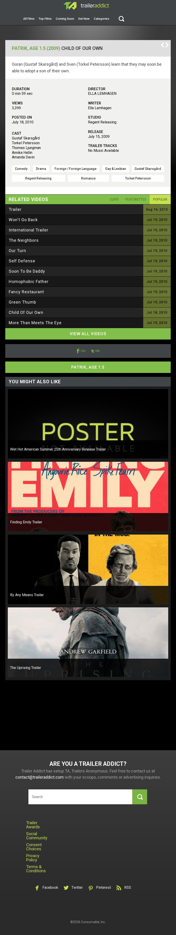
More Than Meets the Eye (35, 322)
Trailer (15, 209)
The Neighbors (24, 240)
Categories (101, 18)
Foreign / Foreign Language (75, 169)
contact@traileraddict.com (39, 777)
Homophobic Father (29, 281)
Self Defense (22, 260)
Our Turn (17, 250)
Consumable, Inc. (93, 922)
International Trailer (28, 230)
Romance (88, 178)
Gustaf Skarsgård (148, 169)
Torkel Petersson (138, 178)
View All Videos (88, 333)
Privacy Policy (32, 857)
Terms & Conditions (36, 868)
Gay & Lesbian (115, 169)
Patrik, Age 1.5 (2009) (36, 48)
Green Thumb (22, 302)
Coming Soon (65, 18)
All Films (28, 18)
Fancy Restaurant (26, 291)
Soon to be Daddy (27, 271)
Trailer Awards (33, 824)
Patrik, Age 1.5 (87, 367)
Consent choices (34, 846)
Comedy (21, 169)
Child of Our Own (26, 312)
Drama (41, 169)
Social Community (36, 835)
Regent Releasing (38, 178)
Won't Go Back (23, 219)
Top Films (45, 18)
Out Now (84, 18)
